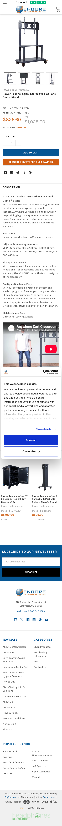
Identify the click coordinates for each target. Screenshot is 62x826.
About (37, 661)
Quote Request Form (14, 696)
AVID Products (40, 760)
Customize (29, 451)
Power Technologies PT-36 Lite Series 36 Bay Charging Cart (15, 499)
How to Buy (9, 681)
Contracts (8, 652)
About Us (8, 701)
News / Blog (9, 723)
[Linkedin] (15, 619)
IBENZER (7, 773)
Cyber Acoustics (41, 771)
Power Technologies (14, 768)
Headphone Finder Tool (15, 667)
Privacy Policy (10, 712)
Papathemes (50, 797)
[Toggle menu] (4, 4)
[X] (24, 172)
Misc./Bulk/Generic (13, 762)
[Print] (17, 172)
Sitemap (7, 729)
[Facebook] (5, 172)
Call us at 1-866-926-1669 (31, 611)
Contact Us (9, 707)
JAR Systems (39, 766)
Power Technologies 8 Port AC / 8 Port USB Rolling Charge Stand (44, 499)
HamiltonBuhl (10, 751)
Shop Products (42, 646)
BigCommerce (12, 797)
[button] (31, 815)
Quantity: (9, 136)
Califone (7, 757)
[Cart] (58, 9)
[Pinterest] (30, 172)
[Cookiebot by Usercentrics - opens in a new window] (43, 372)
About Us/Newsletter (14, 646)
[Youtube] (46, 619)
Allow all (31, 440)
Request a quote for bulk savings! (31, 162)
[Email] (11, 172)
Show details (43, 429)
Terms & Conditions (14, 718)
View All (36, 777)
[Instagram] (34, 619)
